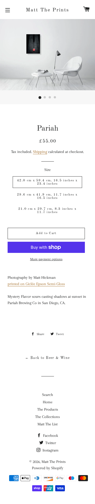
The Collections (47, 416)
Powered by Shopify (47, 468)
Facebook (50, 435)
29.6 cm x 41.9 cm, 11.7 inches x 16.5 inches (47, 196)
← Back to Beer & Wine (47, 358)
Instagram (50, 450)
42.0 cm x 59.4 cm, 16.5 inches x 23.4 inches (47, 182)
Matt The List (47, 424)
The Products (47, 409)
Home (47, 402)
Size (47, 169)
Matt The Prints (47, 10)
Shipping (40, 151)
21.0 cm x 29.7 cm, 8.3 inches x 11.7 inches (47, 210)
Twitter (50, 443)
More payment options (46, 259)
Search (47, 394)
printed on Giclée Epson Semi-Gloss (36, 284)
